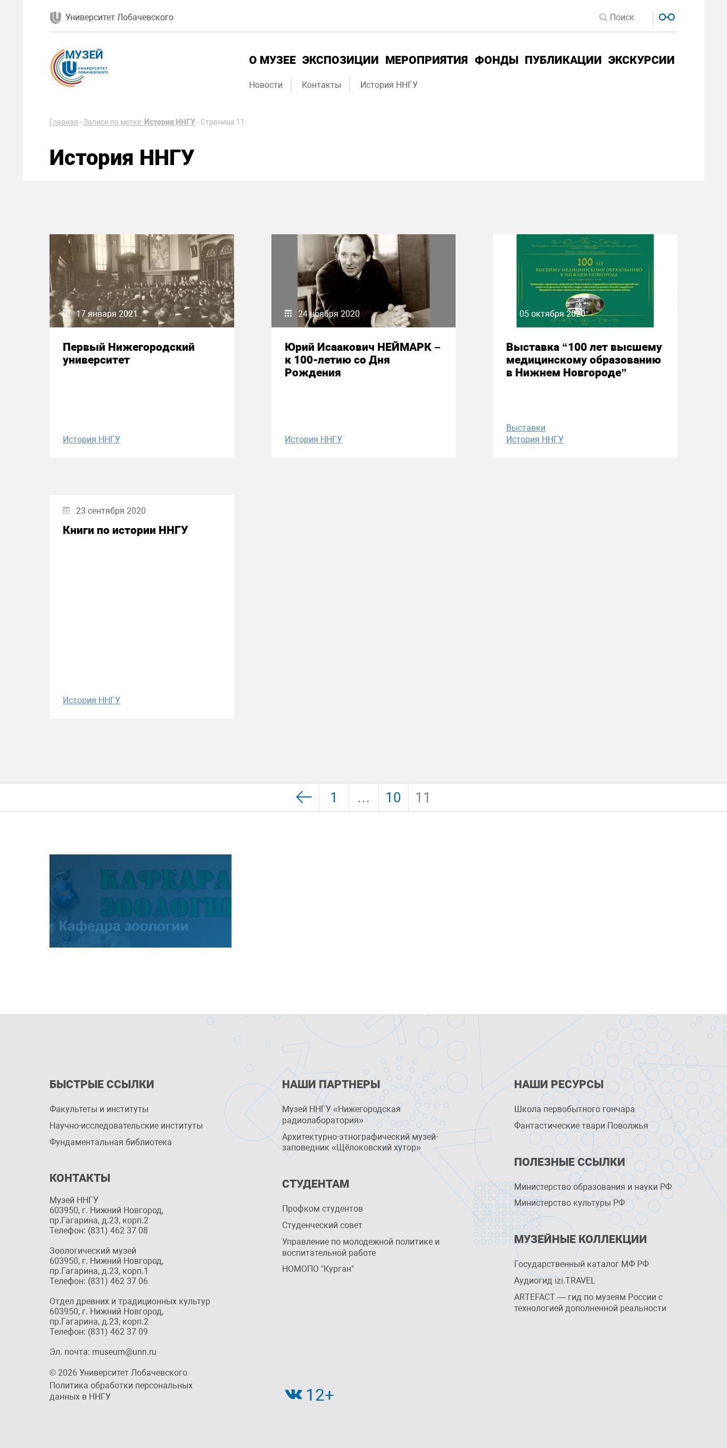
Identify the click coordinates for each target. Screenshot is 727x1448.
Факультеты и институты (98, 1109)
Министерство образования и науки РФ (593, 1187)
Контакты (321, 85)
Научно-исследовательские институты (126, 1126)
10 (393, 797)
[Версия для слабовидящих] (666, 15)
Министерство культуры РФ (569, 1203)
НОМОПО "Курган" (318, 1269)
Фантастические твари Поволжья (581, 1126)
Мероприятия (426, 60)
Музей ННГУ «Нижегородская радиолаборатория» (341, 1114)
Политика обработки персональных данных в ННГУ (121, 1391)
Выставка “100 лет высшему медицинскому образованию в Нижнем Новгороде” (584, 360)
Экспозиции (340, 60)
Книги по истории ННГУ (125, 530)
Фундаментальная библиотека (110, 1142)
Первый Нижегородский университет (129, 353)
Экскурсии (641, 60)
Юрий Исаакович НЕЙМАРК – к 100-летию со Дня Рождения (363, 360)
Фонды (496, 60)
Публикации (563, 60)
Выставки (526, 428)
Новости (266, 85)
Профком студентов (322, 1209)
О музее (272, 60)
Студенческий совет (322, 1225)
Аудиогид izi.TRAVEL (555, 1281)
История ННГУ (389, 85)
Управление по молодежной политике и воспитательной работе (361, 1247)
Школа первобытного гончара (574, 1109)
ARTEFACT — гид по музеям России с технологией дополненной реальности (590, 1302)
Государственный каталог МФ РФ (581, 1264)
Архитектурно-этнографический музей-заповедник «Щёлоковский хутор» (360, 1142)
